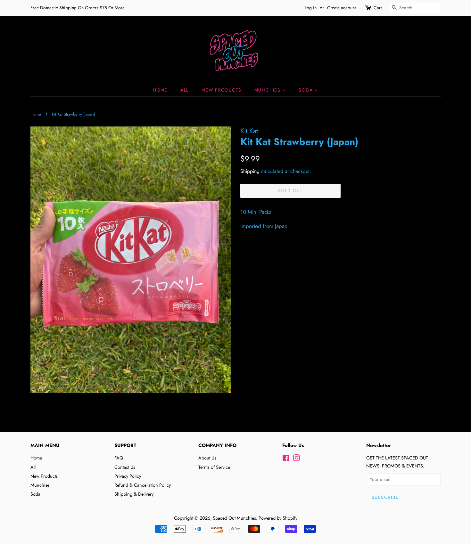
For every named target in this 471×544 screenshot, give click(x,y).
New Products (222, 90)
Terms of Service (214, 467)
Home (160, 90)
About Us (207, 458)
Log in (311, 7)
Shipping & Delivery (133, 494)
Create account (341, 7)
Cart (378, 7)
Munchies (268, 90)
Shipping (250, 171)
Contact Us (124, 467)
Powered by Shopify (278, 518)
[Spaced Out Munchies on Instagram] (296, 459)
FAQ (118, 458)
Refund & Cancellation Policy (142, 485)
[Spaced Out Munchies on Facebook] (286, 459)
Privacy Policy (127, 476)
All (184, 90)
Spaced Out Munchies (234, 518)
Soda (306, 90)
